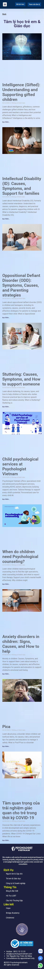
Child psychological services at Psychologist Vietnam (20, 466)
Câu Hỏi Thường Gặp (14, 900)
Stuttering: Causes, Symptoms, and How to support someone (21, 379)
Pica (6, 726)
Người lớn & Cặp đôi (14, 874)
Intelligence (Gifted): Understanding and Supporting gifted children (21, 92)
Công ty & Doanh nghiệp (15, 883)
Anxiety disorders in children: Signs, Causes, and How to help (20, 644)
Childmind (10, 918)
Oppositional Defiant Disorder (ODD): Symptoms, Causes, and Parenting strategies (21, 285)
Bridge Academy (12, 913)
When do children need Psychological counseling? (20, 556)
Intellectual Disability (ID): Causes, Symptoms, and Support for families (21, 186)
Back (4, 14)
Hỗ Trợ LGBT (11, 896)
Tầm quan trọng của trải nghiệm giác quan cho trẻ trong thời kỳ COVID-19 (21, 810)
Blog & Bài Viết (12, 891)
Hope (8, 908)
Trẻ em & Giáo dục (13, 878)
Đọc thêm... (6, 122)
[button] (5, 4)
